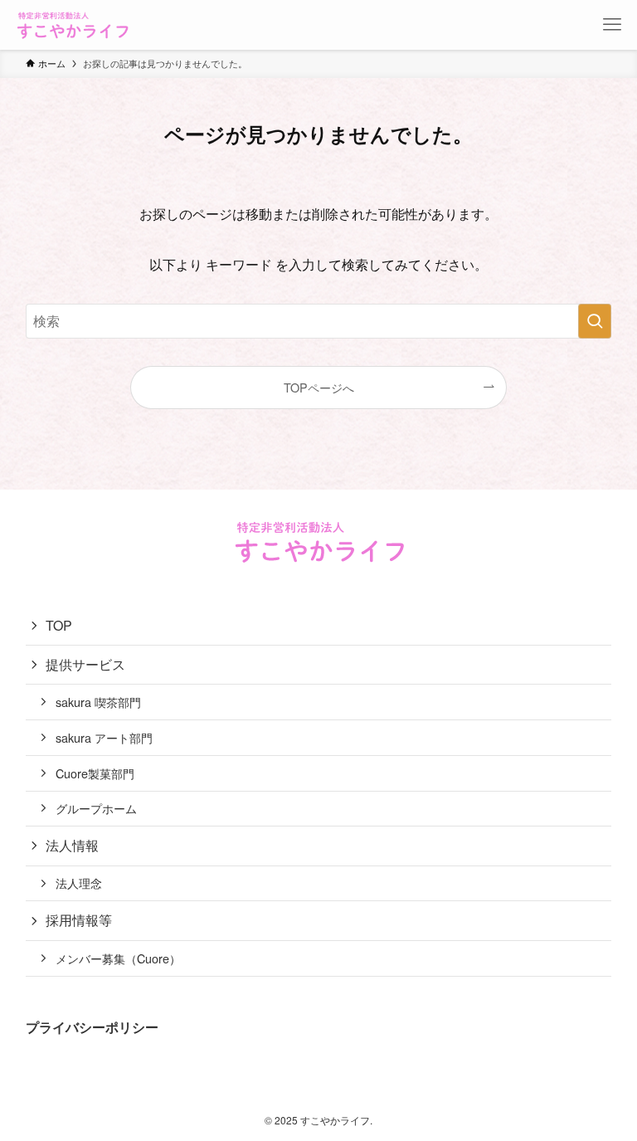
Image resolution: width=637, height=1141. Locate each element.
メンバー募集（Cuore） (118, 958)
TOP (59, 625)
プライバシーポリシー (92, 1026)
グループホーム (96, 808)
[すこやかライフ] (72, 25)
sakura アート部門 (104, 737)
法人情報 (72, 845)
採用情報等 (79, 919)
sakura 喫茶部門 (98, 701)
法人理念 (79, 882)
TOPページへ (319, 387)
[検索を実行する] (594, 321)
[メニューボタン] (612, 25)
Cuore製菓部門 (95, 773)
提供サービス (85, 664)
